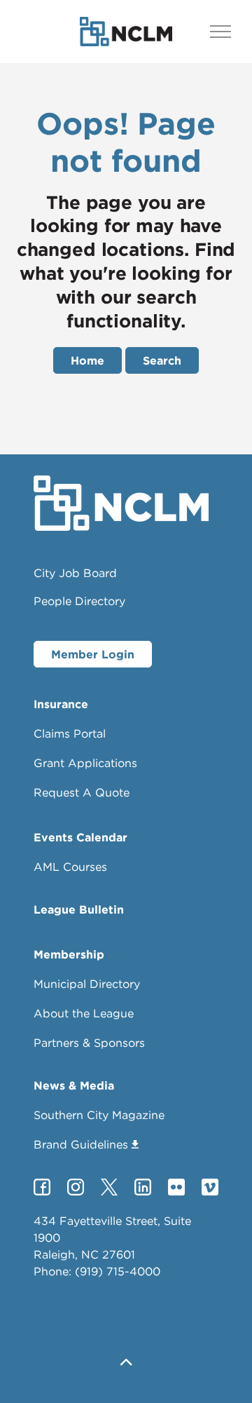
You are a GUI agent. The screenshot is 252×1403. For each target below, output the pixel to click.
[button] (126, 1362)
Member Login (92, 654)
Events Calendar (80, 837)
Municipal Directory (87, 983)
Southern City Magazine (99, 1115)
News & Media (74, 1085)
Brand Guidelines (81, 1144)
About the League (84, 1013)
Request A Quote (82, 792)
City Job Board (75, 573)
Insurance (61, 704)
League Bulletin (79, 909)
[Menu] (220, 31)
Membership (69, 954)
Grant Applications (85, 763)
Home (87, 360)
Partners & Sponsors (89, 1042)
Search (162, 360)
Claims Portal (70, 733)
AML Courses (70, 866)
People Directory (79, 601)
